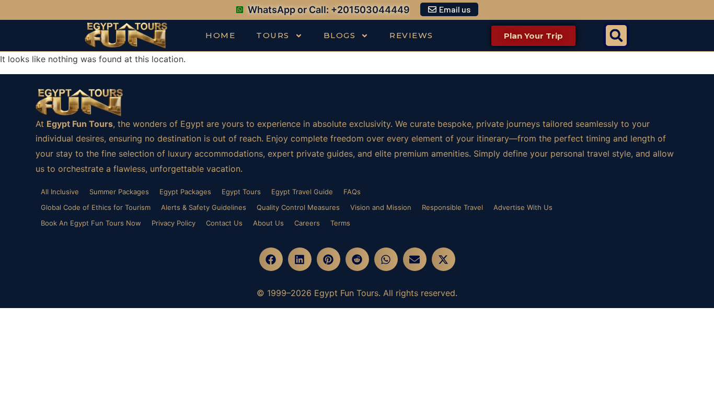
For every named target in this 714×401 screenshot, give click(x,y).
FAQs (352, 191)
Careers (307, 223)
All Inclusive (60, 191)
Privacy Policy (173, 223)
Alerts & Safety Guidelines (203, 207)
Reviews (411, 35)
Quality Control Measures (298, 207)
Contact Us (224, 223)
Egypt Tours (241, 191)
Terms (340, 223)
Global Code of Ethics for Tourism (96, 207)
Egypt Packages (185, 191)
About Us (268, 223)
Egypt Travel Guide (302, 191)
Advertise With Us (522, 207)
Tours (273, 35)
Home (220, 35)
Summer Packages (119, 191)
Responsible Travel (452, 207)
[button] (616, 35)
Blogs (340, 35)
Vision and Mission (380, 207)
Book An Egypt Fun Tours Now (91, 223)
